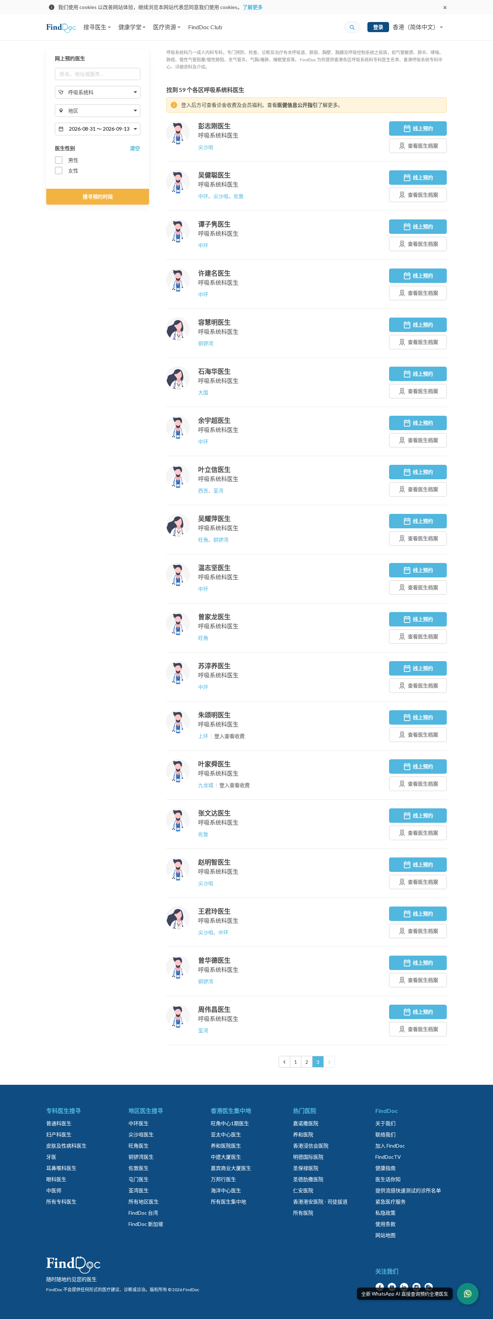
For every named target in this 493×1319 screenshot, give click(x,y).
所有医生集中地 (228, 1201)
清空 (135, 148)
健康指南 (385, 1168)
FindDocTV (388, 1157)
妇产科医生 (58, 1134)
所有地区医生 (143, 1201)
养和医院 (303, 1134)
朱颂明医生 (214, 715)
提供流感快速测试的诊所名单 (408, 1190)
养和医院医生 (226, 1146)
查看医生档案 (423, 146)
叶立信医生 (214, 469)
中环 (203, 196)
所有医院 (303, 1213)
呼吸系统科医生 (218, 135)
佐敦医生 (138, 1168)
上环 (203, 736)
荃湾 (218, 491)
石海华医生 (214, 371)
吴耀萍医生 (214, 519)
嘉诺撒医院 (305, 1123)
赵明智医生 (214, 862)
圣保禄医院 (305, 1168)
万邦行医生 (223, 1179)
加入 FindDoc (390, 1146)
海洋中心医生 (226, 1190)
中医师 (53, 1190)
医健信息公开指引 (297, 105)
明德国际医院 (308, 1157)
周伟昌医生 (214, 1009)
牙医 (51, 1157)
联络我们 (385, 1134)
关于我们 (385, 1123)
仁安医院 (303, 1190)
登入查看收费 (229, 736)
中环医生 (138, 1123)
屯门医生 (138, 1179)
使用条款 (385, 1224)
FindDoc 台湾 (143, 1213)
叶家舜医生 (214, 764)
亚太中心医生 (226, 1134)
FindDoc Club (205, 26)
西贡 (203, 491)
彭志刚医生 (214, 126)
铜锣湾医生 (141, 1157)
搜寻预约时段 (98, 196)
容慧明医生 (214, 322)
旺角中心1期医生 (230, 1123)
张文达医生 (214, 813)
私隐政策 (385, 1213)
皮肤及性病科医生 (66, 1146)
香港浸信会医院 (310, 1146)
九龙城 (205, 785)
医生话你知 (388, 1179)
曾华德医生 (214, 960)
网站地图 (385, 1235)
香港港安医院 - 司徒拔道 (320, 1201)
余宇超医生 (214, 420)
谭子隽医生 (214, 224)
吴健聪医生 (214, 175)
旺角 (203, 540)
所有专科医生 (61, 1201)
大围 (203, 392)
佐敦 (239, 196)
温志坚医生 (214, 568)
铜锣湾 (205, 343)
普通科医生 (58, 1123)
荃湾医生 (138, 1190)
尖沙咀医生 (141, 1134)
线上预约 (423, 128)
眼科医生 (56, 1179)
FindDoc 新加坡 (145, 1224)
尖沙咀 (205, 147)
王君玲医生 (214, 911)
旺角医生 (138, 1146)
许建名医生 (214, 273)
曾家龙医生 (214, 617)
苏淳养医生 (214, 666)
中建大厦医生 (226, 1157)
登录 (378, 27)
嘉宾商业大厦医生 (231, 1168)
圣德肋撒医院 (308, 1179)
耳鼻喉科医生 (61, 1168)
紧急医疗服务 (390, 1201)
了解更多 (253, 7)
